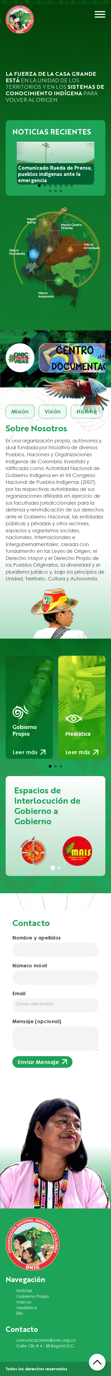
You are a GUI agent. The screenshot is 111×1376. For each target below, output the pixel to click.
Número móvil (29, 965)
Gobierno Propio (32, 1296)
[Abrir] (100, 14)
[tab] (39, 185)
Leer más (25, 752)
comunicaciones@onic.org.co (46, 1340)
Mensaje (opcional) (36, 1021)
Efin (19, 1313)
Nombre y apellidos (36, 938)
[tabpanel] (33, 851)
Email (18, 993)
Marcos (23, 1302)
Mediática (26, 1307)
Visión (52, 411)
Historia (87, 411)
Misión (20, 411)
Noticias (24, 1290)
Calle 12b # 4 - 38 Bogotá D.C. (45, 1345)
